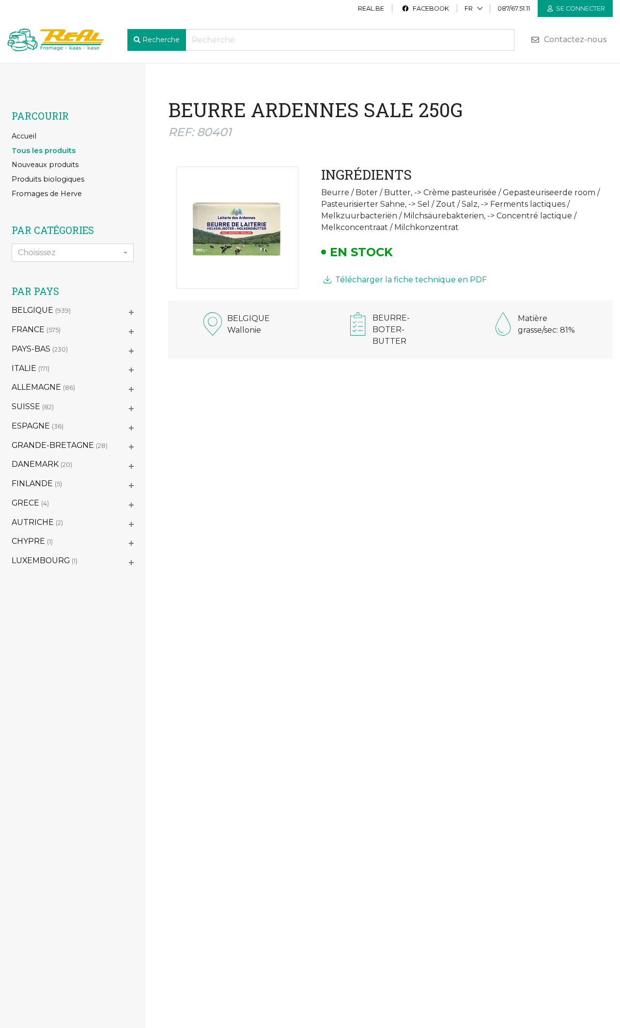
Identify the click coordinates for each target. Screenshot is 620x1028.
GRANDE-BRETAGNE (60, 445)
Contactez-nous (574, 40)
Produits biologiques (48, 179)
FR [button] (469, 8)
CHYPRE (32, 541)
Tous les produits (44, 150)
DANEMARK (42, 464)
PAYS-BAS (40, 348)
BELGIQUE (41, 310)
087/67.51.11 (513, 8)
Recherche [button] (161, 39)
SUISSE (33, 406)
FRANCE (36, 329)
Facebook (430, 8)
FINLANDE (37, 483)
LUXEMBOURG (45, 560)
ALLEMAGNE (43, 387)
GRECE (30, 502)
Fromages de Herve (47, 193)
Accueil (24, 136)
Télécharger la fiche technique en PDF (410, 279)
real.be (371, 8)
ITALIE (30, 368)
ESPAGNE (37, 425)
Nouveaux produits (45, 164)
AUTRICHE (37, 522)
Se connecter (580, 8)
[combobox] (73, 253)
